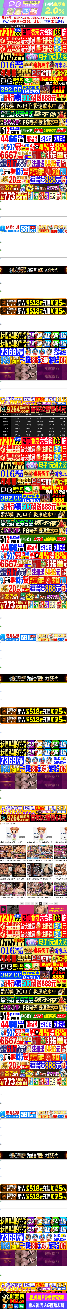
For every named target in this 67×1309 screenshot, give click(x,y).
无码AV (6, 428)
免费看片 (5, 435)
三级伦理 (17, 418)
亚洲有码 (51, 414)
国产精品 (17, 414)
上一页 (27, 903)
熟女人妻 (28, 431)
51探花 (40, 428)
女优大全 (63, 428)
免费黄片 (40, 431)
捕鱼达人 (17, 425)
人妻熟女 (51, 418)
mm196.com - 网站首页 (15, 26)
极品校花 (51, 435)
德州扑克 (40, 425)
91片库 (51, 428)
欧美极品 (63, 414)
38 (36, 903)
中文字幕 (28, 418)
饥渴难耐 (28, 421)
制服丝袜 (63, 418)
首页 (22, 903)
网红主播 (28, 414)
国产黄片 (17, 431)
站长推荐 (5, 421)
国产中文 (17, 435)
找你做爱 (40, 421)
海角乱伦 (63, 431)
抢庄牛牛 (28, 425)
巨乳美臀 (40, 418)
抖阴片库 (5, 431)
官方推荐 (5, 425)
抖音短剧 (17, 428)
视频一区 (5, 414)
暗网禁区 (51, 431)
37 (32, 903)
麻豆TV (28, 428)
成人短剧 (40, 435)
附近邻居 (17, 421)
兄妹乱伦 (28, 435)
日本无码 (40, 414)
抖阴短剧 (63, 435)
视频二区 (5, 418)
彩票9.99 (51, 425)
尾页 (56, 903)
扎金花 (63, 425)
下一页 (45, 903)
